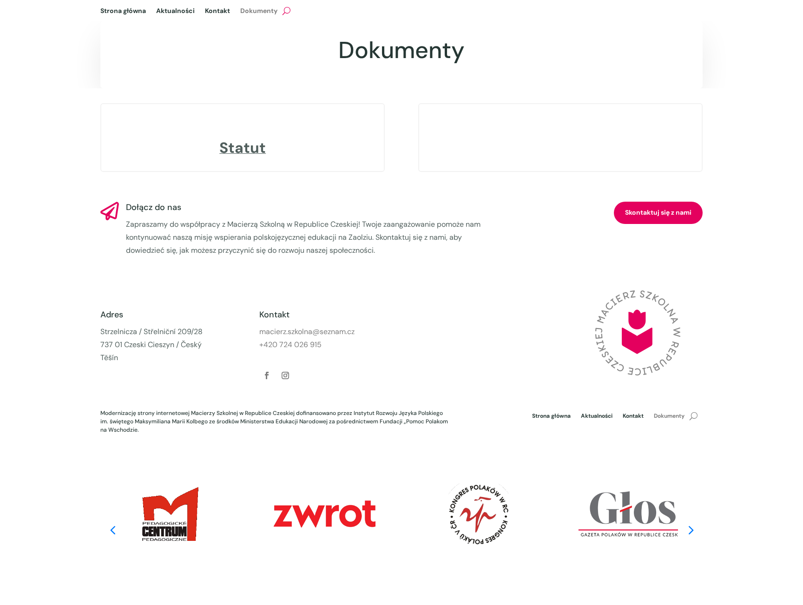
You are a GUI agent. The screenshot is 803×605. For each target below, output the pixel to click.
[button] (690, 529)
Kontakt (217, 11)
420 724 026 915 (292, 344)
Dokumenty (258, 11)
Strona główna (123, 11)
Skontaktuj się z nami (658, 212)
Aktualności (175, 11)
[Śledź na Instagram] (285, 375)
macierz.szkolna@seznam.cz (307, 331)
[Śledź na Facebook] (266, 375)
